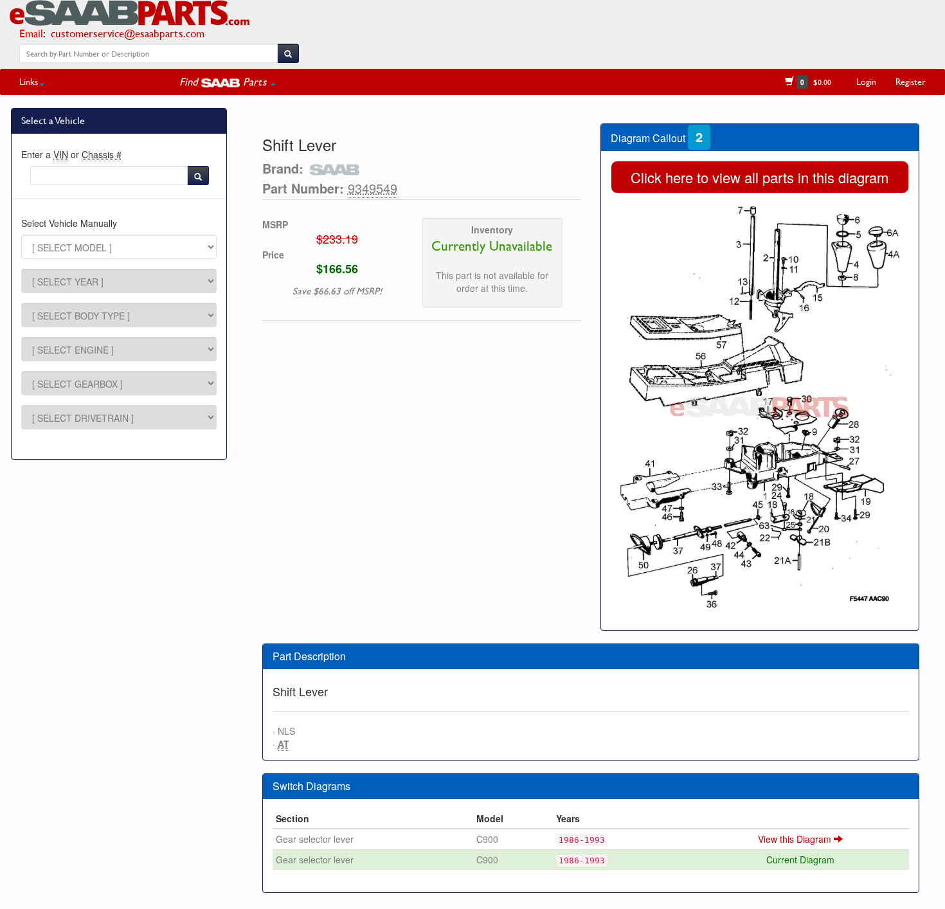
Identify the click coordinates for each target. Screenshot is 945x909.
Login (866, 81)
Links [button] (28, 81)
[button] (227, 81)
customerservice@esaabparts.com (127, 33)
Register (911, 81)
